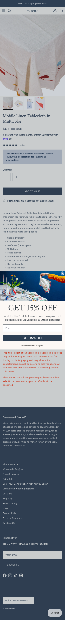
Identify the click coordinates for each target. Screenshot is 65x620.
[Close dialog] (62, 273)
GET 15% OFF (32, 338)
